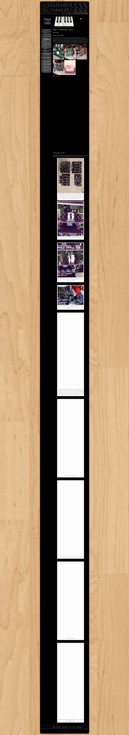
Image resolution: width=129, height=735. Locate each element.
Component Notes (47, 44)
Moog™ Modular (47, 55)
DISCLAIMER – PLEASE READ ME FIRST (47, 39)
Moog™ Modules (47, 57)
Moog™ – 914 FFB (47, 59)
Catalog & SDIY (65, 727)
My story (45, 42)
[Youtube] (80, 19)
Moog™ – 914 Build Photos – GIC (47, 61)
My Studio (58, 727)
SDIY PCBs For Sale (47, 36)
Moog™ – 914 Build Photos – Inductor (47, 64)
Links (74, 727)
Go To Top (86, 729)
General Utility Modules (46, 48)
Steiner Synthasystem (46, 51)
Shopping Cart (46, 30)
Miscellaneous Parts (47, 34)
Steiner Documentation (46, 32)
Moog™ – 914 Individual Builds (47, 67)
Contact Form (79, 727)
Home (54, 727)
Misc (70, 727)
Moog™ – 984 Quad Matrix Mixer (47, 70)
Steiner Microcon (47, 53)
